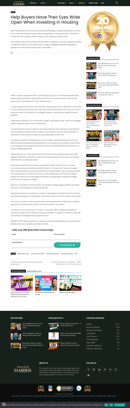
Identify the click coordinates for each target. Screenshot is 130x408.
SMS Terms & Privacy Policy (51, 396)
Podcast (33, 3)
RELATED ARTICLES (18, 271)
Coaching (61, 3)
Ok (106, 405)
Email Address (17, 242)
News (51, 3)
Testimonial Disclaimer (64, 396)
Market (18, 9)
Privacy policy (119, 405)
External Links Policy (84, 396)
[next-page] (15, 300)
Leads (43, 3)
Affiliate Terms (74, 396)
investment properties (52, 253)
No (111, 405)
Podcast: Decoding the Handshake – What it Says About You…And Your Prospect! (66, 263)
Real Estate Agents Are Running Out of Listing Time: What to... (110, 144)
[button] (116, 3)
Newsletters (93, 3)
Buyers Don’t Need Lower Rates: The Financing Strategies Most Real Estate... (108, 85)
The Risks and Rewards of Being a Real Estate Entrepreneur (26, 263)
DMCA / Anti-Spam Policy (96, 396)
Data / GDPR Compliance (110, 396)
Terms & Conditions (38, 396)
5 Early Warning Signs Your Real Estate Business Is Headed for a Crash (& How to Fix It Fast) (20, 294)
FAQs (102, 3)
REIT (76, 253)
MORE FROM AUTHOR (34, 271)
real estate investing (67, 253)
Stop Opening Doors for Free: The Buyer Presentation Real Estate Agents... (108, 65)
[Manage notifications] (3, 404)
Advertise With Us (15, 396)
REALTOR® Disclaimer (27, 396)
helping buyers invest (23, 253)
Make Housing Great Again (67, 292)
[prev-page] (12, 300)
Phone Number (59, 234)
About (71, 3)
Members (81, 3)
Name (14, 234)
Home (12, 9)
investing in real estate (37, 253)
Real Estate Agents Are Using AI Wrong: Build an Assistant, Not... (111, 123)
